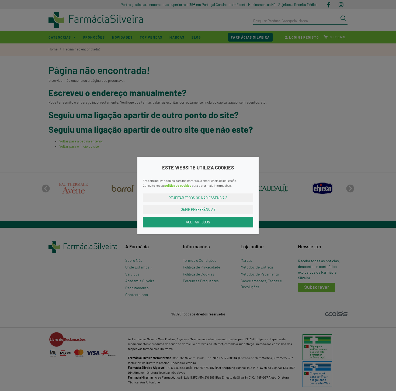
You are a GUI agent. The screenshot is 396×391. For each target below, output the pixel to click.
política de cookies (177, 185)
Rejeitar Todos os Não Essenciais (198, 197)
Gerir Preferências (198, 209)
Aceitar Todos (198, 222)
